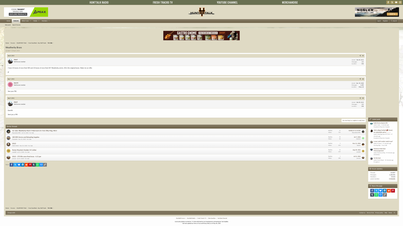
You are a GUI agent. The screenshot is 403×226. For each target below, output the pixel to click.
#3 (363, 98)
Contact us (362, 212)
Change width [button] (11, 212)
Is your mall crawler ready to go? (383, 141)
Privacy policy (379, 212)
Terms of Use (370, 212)
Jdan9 (8, 50)
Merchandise (211, 218)
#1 (363, 55)
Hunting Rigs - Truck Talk (380, 145)
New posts (8, 25)
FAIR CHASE (15, 145)
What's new (25, 21)
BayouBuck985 (16, 133)
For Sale (31, 133)
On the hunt (377, 158)
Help (386, 212)
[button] (30, 21)
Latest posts (376, 119)
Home (8, 21)
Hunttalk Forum (180, 218)
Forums (16, 21)
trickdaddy (392, 179)
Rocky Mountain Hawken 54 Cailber (24, 150)
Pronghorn (377, 162)
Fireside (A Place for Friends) (382, 127)
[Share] (360, 56)
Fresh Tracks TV (201, 218)
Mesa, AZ (361, 87)
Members (44, 21)
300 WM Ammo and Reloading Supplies (25, 137)
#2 (363, 79)
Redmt (358, 145)
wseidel (14, 152)
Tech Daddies (225, 221)
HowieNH (14, 139)
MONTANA (377, 154)
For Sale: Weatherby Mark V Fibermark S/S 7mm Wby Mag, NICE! (34, 131)
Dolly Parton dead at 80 (380, 123)
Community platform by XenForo (190, 221)
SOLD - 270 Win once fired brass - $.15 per (26, 156)
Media (35, 21)
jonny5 (14, 158)
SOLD (14, 143)
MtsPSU (358, 139)
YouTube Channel (222, 218)
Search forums (16, 25)
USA (362, 63)
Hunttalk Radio (191, 218)
